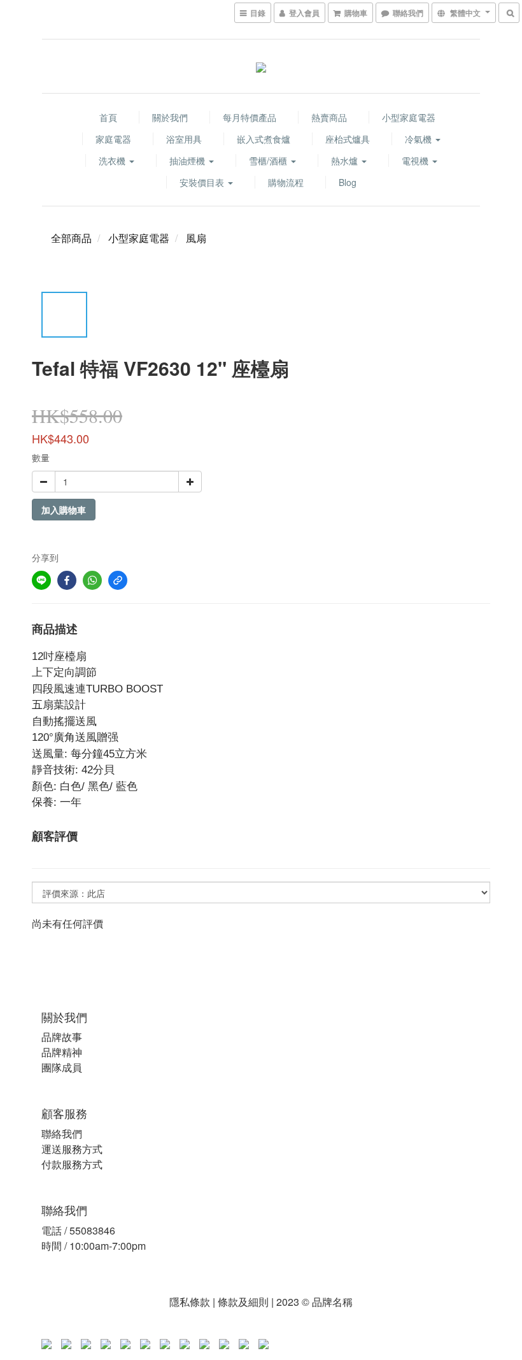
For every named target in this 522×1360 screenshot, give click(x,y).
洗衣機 (113, 160)
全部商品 (71, 238)
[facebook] (66, 580)
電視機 (416, 160)
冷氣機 (419, 138)
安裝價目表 (203, 182)
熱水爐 (345, 160)
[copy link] (117, 580)
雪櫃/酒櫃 (269, 160)
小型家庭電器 (408, 117)
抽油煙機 (188, 160)
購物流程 (286, 182)
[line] (41, 580)
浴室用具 (184, 138)
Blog (347, 182)
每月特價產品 (249, 117)
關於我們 (170, 117)
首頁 (108, 117)
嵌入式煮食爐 (263, 138)
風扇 (196, 238)
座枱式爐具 (347, 138)
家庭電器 (113, 138)
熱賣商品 (329, 117)
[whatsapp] (92, 580)
